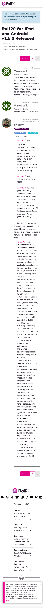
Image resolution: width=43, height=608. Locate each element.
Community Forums (9, 44)
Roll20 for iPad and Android (14, 46)
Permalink (18, 74)
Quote (25, 74)
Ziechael (19, 125)
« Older (25, 58)
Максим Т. (21, 71)
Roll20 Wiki (21, 241)
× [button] (40, 584)
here (7, 601)
